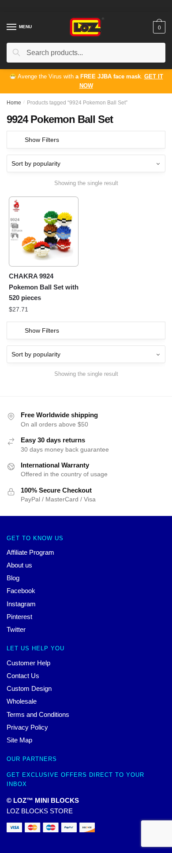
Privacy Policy (27, 727)
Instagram (21, 604)
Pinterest (19, 616)
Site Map (19, 740)
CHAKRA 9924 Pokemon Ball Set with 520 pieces (44, 286)
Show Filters (42, 139)
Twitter (16, 629)
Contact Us (23, 675)
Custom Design (29, 688)
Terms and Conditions (38, 714)
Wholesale (22, 701)
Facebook (21, 590)
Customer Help (28, 663)
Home (14, 103)
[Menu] (12, 27)
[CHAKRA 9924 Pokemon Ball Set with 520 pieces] (44, 231)
